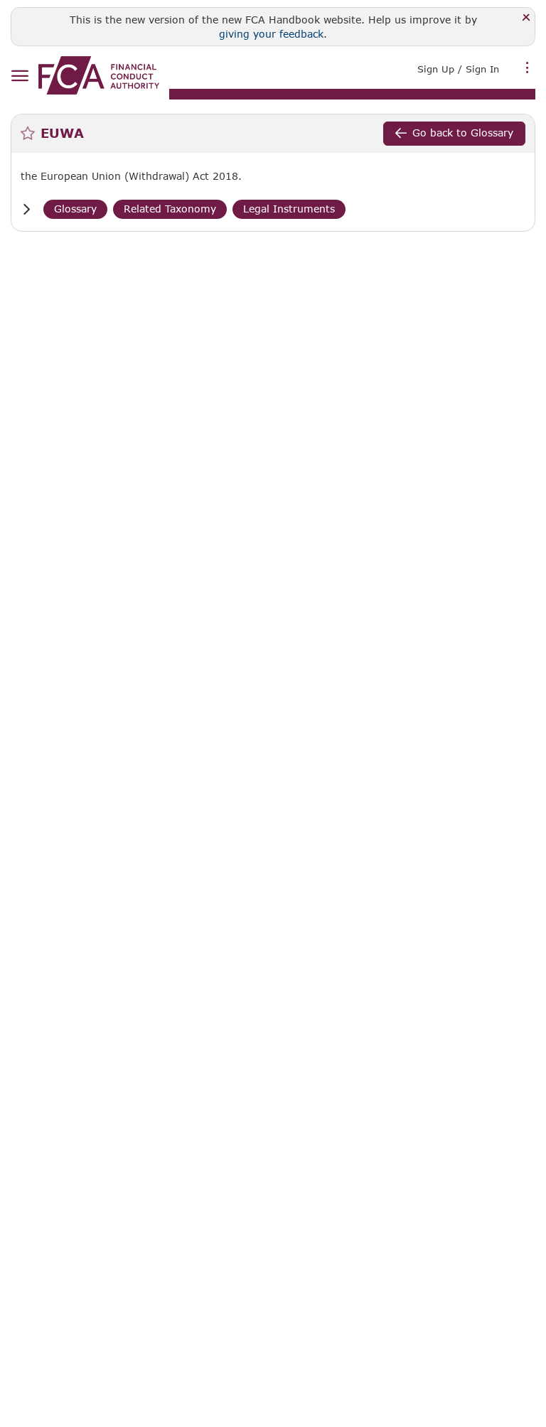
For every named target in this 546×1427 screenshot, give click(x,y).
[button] (26, 209)
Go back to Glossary (462, 132)
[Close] (526, 18)
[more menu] (527, 67)
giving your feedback (271, 34)
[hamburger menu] (19, 76)
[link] (99, 75)
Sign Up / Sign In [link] (458, 69)
